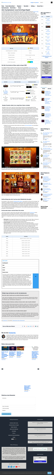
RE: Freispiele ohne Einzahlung (46, 142)
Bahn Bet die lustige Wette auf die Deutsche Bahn (47, 195)
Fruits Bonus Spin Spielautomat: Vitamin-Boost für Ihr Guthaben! (12, 353)
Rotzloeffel (46, 146)
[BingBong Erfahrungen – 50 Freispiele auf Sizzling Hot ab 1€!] (43, 120)
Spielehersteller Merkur (18, 201)
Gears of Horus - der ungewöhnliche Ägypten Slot (47, 184)
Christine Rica (5, 320)
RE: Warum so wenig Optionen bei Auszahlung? (47, 149)
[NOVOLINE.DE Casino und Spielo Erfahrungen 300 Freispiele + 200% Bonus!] (43, 98)
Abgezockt (46, 153)
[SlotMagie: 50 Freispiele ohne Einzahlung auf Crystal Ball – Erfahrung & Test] (43, 91)
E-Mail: (46, 73)
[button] (2, 369)
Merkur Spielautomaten (21, 320)
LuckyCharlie (46, 138)
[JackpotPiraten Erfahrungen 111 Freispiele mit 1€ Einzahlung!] (43, 113)
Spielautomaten (15, 320)
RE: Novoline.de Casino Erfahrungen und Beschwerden (47, 163)
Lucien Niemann (46, 180)
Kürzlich (49, 88)
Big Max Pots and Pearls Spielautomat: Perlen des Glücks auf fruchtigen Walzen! (5, 354)
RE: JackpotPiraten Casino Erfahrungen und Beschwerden (47, 133)
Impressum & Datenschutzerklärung (13, 435)
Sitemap (14, 437)
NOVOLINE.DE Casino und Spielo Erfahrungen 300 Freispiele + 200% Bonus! (48, 101)
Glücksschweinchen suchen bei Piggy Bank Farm (47, 189)
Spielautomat (32, 212)
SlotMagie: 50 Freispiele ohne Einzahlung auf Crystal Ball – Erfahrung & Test (48, 93)
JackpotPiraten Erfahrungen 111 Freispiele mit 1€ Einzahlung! (48, 115)
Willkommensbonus (32, 67)
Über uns (14, 433)
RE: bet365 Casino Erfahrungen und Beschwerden (46, 156)
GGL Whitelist (14, 431)
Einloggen (32, 2)
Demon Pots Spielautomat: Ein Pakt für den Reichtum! (20, 353)
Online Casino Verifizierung (14, 429)
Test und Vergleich (28, 125)
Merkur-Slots (35, 11)
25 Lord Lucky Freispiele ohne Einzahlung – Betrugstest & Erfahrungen (48, 108)
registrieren (36, 2)
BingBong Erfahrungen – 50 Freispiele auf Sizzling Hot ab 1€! (48, 122)
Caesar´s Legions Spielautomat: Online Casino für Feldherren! (27, 387)
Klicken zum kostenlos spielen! (20, 34)
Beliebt (43, 88)
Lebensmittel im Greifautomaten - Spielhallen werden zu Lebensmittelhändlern (47, 178)
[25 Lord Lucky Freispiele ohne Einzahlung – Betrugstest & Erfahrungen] (43, 106)
